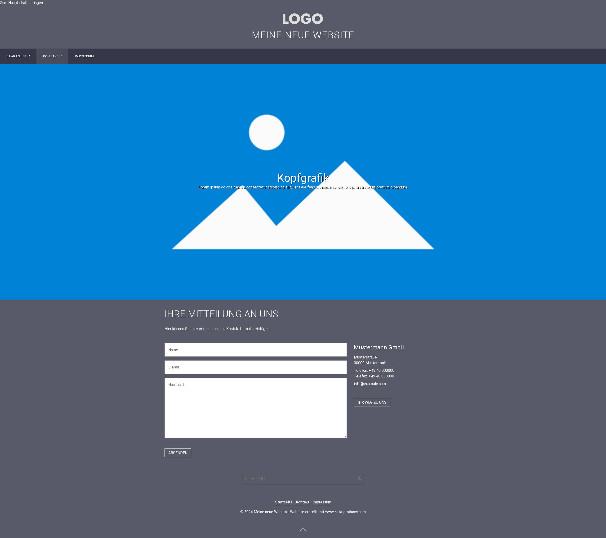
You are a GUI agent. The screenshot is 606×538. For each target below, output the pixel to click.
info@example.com (370, 383)
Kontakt (51, 56)
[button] (372, 402)
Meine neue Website (303, 35)
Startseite (17, 56)
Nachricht (174, 381)
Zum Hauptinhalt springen (21, 2)
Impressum (84, 56)
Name (172, 347)
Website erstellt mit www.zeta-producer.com (328, 512)
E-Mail (172, 364)
